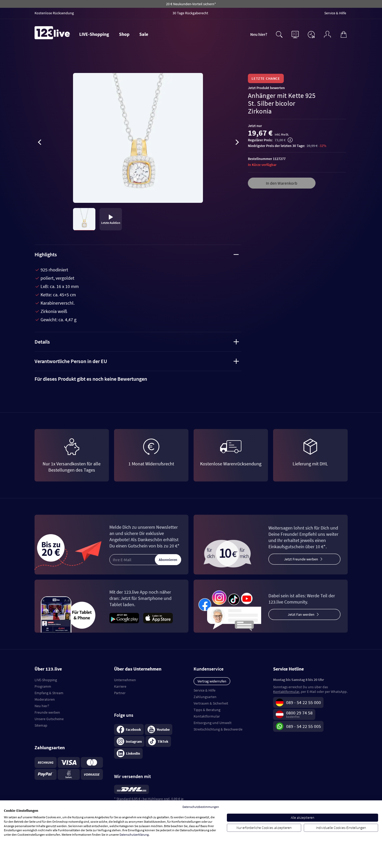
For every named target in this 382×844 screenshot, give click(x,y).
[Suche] (279, 33)
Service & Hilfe (204, 690)
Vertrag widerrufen (211, 681)
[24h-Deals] (311, 34)
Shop (124, 34)
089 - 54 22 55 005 (303, 726)
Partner (120, 693)
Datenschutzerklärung (134, 834)
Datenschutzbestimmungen (200, 807)
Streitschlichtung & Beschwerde (218, 729)
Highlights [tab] (46, 254)
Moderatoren (45, 699)
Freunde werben (47, 712)
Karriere (120, 686)
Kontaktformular (207, 716)
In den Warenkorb (281, 183)
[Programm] (295, 33)
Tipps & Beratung (207, 709)
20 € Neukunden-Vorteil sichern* (191, 4)
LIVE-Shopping (94, 34)
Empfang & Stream (49, 693)
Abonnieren (168, 559)
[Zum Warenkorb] (343, 33)
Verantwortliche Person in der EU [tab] (71, 361)
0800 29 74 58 (299, 713)
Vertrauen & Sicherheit (211, 703)
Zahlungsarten (205, 696)
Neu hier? (258, 34)
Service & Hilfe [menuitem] (335, 13)
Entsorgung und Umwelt (213, 722)
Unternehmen (125, 680)
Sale (143, 34)
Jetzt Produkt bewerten (266, 87)
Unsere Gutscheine (49, 718)
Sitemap (41, 725)
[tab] (138, 379)
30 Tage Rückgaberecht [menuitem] (190, 13)
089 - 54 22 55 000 (303, 702)
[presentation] (40, 143)
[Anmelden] (327, 33)
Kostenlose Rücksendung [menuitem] (54, 13)
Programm (43, 686)
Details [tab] (42, 341)
